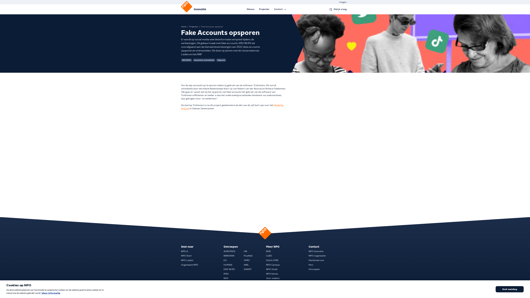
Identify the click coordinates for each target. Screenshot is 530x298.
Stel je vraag (340, 9)
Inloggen (343, 2)
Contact (278, 9)
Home (183, 27)
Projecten (264, 9)
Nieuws (250, 9)
